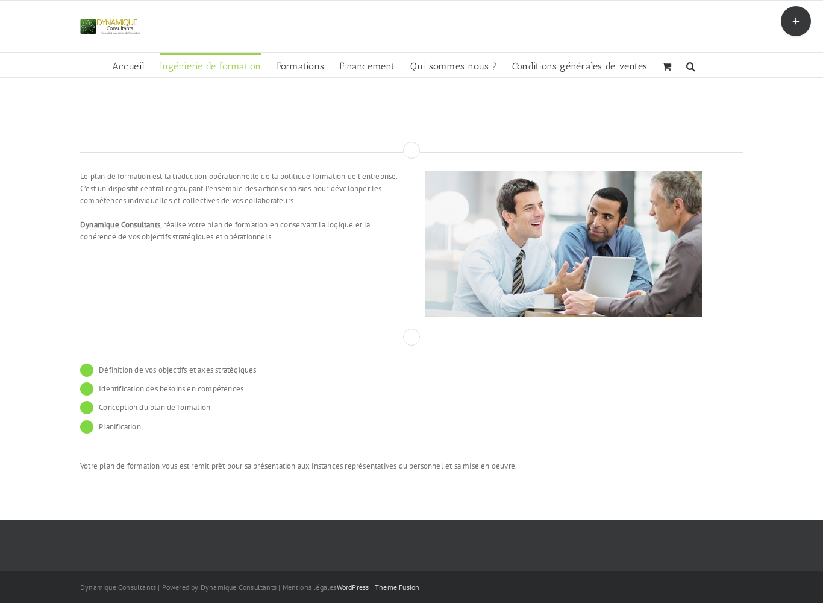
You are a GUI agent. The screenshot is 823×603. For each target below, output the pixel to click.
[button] (690, 65)
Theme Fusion (397, 587)
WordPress (353, 587)
